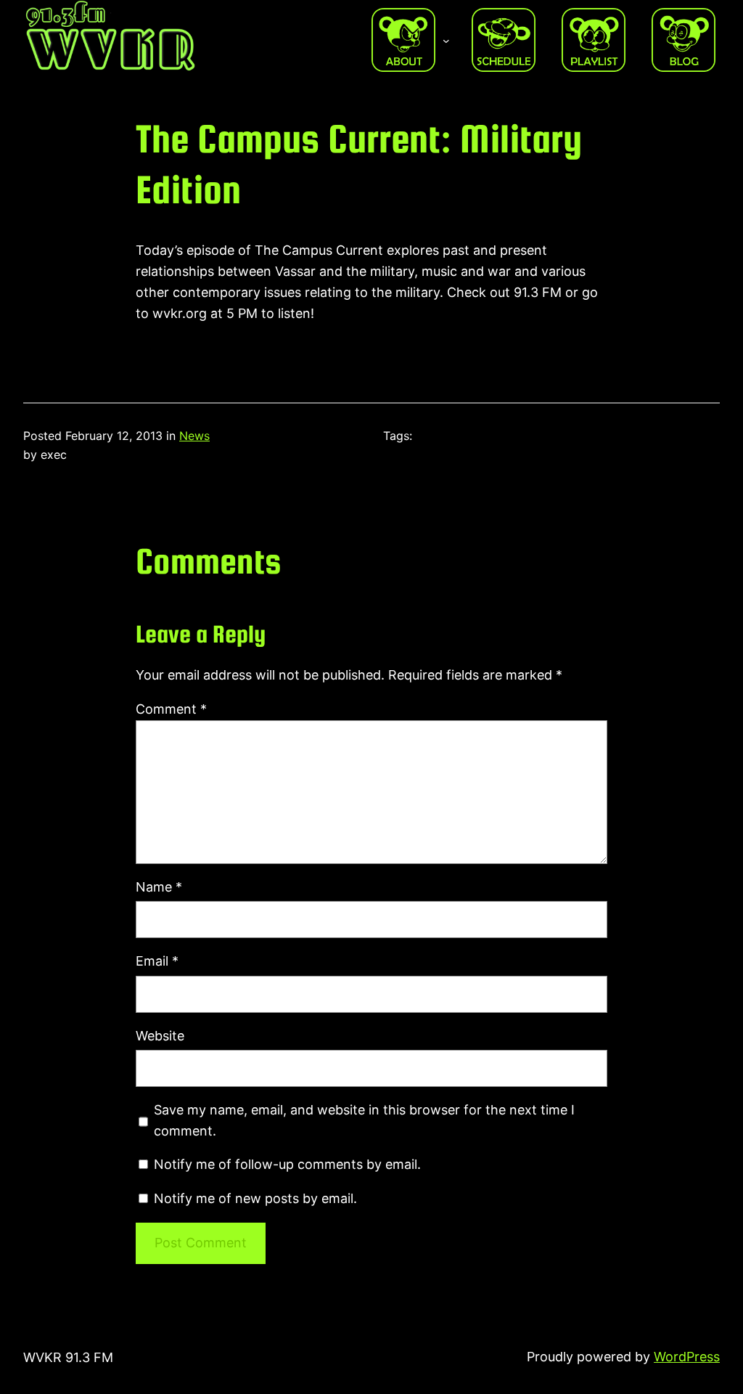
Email (157, 961)
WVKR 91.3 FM (68, 1357)
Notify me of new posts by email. (255, 1198)
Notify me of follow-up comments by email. (287, 1164)
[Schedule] (503, 40)
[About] (403, 40)
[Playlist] (593, 40)
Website (160, 1035)
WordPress (687, 1356)
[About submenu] (446, 40)
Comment (171, 709)
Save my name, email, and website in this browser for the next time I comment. (364, 1120)
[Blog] (683, 40)
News (194, 435)
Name (159, 886)
